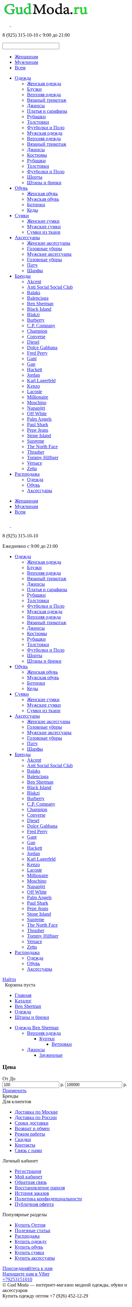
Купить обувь (29, 1247)
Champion (37, 331)
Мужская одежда (44, 133)
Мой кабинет (28, 1176)
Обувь (21, 188)
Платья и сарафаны (47, 111)
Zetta (32, 468)
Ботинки (36, 204)
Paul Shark (37, 424)
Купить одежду (31, 1241)
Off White (37, 413)
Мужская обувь (43, 199)
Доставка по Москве (36, 1112)
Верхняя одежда (44, 94)
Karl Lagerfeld (41, 380)
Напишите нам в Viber (25, 1273)
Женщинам (26, 56)
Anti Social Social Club (50, 287)
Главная (23, 995)
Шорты (34, 177)
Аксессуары (27, 237)
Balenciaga (38, 298)
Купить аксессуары (35, 1258)
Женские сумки (43, 221)
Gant (32, 358)
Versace (34, 463)
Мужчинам (26, 62)
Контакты (25, 1145)
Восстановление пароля (40, 1187)
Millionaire (37, 397)
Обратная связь (31, 1182)
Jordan (33, 375)
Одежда (23, 78)
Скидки (23, 1139)
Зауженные (51, 1055)
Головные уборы (44, 248)
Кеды (32, 210)
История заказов (32, 1193)
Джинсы (36, 105)
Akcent (34, 281)
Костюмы (37, 155)
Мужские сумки (44, 226)
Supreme (35, 441)
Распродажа (27, 474)
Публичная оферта (34, 1204)
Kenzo (33, 386)
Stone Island (39, 435)
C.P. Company (41, 325)
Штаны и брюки (44, 182)
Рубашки (36, 116)
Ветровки (62, 1044)
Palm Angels (39, 419)
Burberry (36, 320)
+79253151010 (17, 1279)
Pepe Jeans (37, 430)
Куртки (47, 1038)
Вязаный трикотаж (46, 100)
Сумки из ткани (43, 232)
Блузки (34, 89)
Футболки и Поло (45, 127)
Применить (14, 1090)
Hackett (34, 369)
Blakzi (33, 314)
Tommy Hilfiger (42, 457)
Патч (32, 265)
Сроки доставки (32, 1123)
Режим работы (30, 1134)
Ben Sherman (40, 303)
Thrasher (35, 452)
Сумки (22, 215)
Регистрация (28, 1171)
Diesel (33, 342)
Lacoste (34, 391)
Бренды (23, 276)
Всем (20, 67)
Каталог (23, 1000)
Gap (31, 364)
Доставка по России (36, 1117)
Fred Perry (37, 353)
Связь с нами (28, 1150)
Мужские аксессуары (49, 254)
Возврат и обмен (32, 1128)
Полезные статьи (32, 1230)
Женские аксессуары (48, 243)
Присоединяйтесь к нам (27, 1268)
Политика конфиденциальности (48, 1198)
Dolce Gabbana (42, 347)
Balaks (33, 292)
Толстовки (38, 122)
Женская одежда (44, 83)
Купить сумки (29, 1252)
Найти (9, 979)
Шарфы (35, 270)
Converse (36, 336)
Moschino (36, 402)
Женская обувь (42, 193)
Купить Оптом (30, 1225)
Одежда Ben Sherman (37, 1027)
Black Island (39, 309)
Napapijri (36, 408)
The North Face (42, 446)
